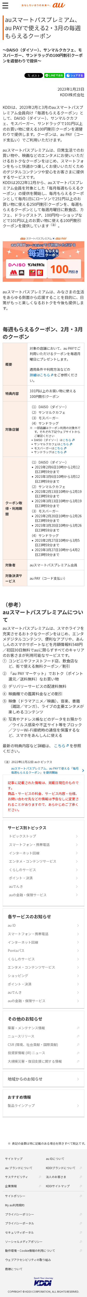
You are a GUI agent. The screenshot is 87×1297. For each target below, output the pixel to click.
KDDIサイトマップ (58, 1186)
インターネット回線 (24, 853)
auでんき (16, 886)
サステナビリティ (16, 1177)
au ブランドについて (18, 1168)
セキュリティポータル (19, 1232)
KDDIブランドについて (60, 1168)
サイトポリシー (15, 1196)
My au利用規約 (14, 1205)
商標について (13, 1269)
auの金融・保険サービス (28, 895)
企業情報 (11, 1186)
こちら (67, 440)
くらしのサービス (22, 869)
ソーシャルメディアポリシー (24, 1241)
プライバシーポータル (19, 1223)
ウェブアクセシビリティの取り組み (28, 1260)
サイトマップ (13, 1158)
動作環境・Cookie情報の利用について (30, 1250)
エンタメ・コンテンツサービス (32, 861)
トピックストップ (22, 836)
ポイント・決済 (21, 878)
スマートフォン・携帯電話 (29, 844)
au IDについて (55, 1158)
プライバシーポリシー (19, 1214)
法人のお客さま (56, 1177)
